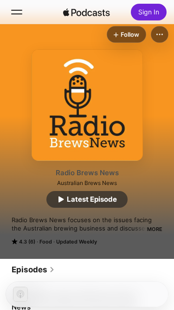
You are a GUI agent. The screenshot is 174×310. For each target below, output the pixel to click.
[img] (87, 12)
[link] (33, 269)
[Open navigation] (16, 12)
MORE (154, 229)
